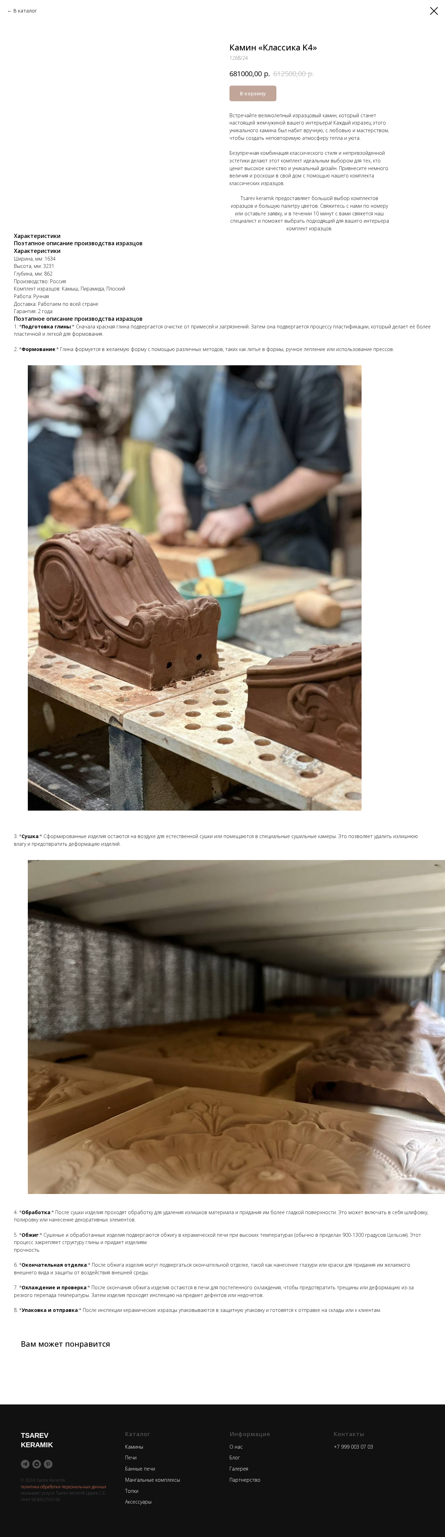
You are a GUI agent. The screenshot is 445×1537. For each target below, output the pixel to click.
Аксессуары (138, 1501)
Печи (131, 1457)
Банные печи (140, 1468)
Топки (131, 1491)
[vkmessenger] (36, 1464)
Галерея (238, 1468)
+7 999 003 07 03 (353, 1446)
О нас (236, 1446)
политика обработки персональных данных (63, 1487)
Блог (234, 1457)
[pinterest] (48, 1464)
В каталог (25, 10)
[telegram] (25, 1464)
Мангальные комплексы (152, 1479)
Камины (134, 1446)
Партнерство (244, 1479)
